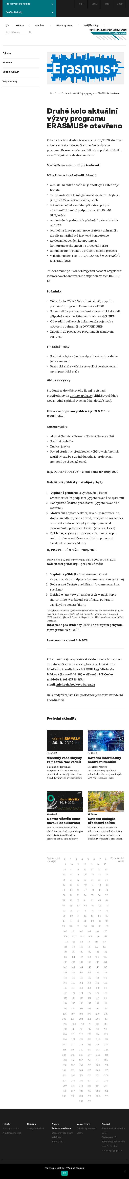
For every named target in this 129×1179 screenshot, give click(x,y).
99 (107, 926)
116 (96, 941)
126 (81, 952)
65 (63, 905)
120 (81, 946)
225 (106, 1034)
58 (63, 900)
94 (70, 926)
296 (98, 1096)
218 (97, 1029)
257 (73, 1065)
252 (81, 1060)
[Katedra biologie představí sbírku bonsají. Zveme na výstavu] (106, 801)
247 (90, 1054)
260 (98, 1065)
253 (89, 1060)
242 (98, 1049)
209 (74, 1024)
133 (89, 957)
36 (106, 879)
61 (85, 900)
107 (74, 936)
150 (81, 972)
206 (98, 1018)
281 (73, 1085)
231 (106, 1039)
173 (73, 993)
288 (81, 1091)
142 (65, 967)
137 (73, 962)
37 (64, 884)
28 (99, 874)
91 (100, 921)
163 (89, 982)
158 (97, 977)
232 (64, 1044)
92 (106, 921)
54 (85, 895)
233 (73, 1044)
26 (85, 874)
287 (73, 1091)
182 (97, 998)
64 (106, 900)
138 (81, 962)
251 (73, 1060)
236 (98, 1044)
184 (65, 1003)
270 (81, 1075)
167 (73, 988)
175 (89, 993)
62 (92, 900)
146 (97, 967)
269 (73, 1075)
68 (85, 905)
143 (73, 967)
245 (73, 1054)
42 (99, 884)
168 (81, 988)
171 (105, 988)
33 (85, 879)
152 (97, 972)
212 (97, 1024)
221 (73, 1034)
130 (65, 957)
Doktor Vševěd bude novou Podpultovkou (63, 821)
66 (71, 905)
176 (97, 993)
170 (98, 988)
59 (71, 900)
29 (106, 874)
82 (85, 915)
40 (85, 884)
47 (85, 890)
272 (98, 1075)
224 (97, 1034)
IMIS (107, 4)
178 (65, 998)
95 (78, 926)
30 (64, 879)
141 (105, 962)
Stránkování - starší (117, 860)
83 (92, 915)
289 (89, 1091)
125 (73, 952)
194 (97, 1008)
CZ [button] (80, 4)
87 (71, 921)
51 (64, 895)
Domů (53, 93)
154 (65, 977)
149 (73, 972)
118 (65, 946)
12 (85, 864)
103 (89, 931)
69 (93, 905)
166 (65, 988)
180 (81, 998)
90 (92, 921)
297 (106, 1096)
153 (105, 972)
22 (106, 869)
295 (89, 1096)
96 (85, 926)
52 (71, 895)
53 (78, 895)
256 (65, 1065)
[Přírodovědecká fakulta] (7, 25)
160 (65, 982)
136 (65, 962)
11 (78, 864)
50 (107, 890)
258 (81, 1065)
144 (81, 967)
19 (85, 869)
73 (71, 910)
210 (82, 1024)
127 (89, 952)
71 (107, 905)
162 (81, 982)
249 (107, 1054)
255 (106, 1060)
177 (105, 993)
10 (72, 864)
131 (73, 957)
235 (89, 1044)
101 (73, 931)
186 (81, 1003)
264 (81, 1070)
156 (81, 977)
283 (89, 1085)
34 (92, 879)
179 (73, 998)
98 (100, 926)
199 (89, 1013)
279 (106, 1080)
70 (100, 905)
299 (90, 1101)
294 (81, 1096)
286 (65, 1091)
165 (105, 982)
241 (89, 1049)
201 (106, 1013)
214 (65, 1029)
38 (71, 884)
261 (106, 1065)
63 (99, 900)
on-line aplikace (81, 395)
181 (89, 998)
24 (71, 874)
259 (89, 1065)
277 (89, 1080)
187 (89, 1003)
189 (105, 1003)
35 (99, 879)
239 (73, 1049)
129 (105, 952)
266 (98, 1070)
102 (81, 931)
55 (92, 895)
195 (105, 1008)
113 (73, 941)
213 (105, 1024)
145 (89, 967)
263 (72, 1070)
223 (89, 1034)
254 (97, 1060)
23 (64, 874)
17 (72, 869)
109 (90, 936)
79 (64, 915)
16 (65, 869)
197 (73, 1013)
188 (97, 1003)
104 (97, 931)
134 (97, 957)
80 (71, 915)
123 (104, 946)
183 (105, 998)
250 (65, 1060)
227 (73, 1039)
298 (81, 1101)
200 (98, 1013)
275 (73, 1080)
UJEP (119, 4)
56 (99, 895)
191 (73, 1008)
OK (64, 1173)
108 (82, 936)
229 (90, 1039)
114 (81, 941)
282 (81, 1085)
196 (65, 1013)
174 (81, 993)
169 (90, 988)
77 (99, 910)
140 (97, 962)
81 (78, 915)
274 (65, 1080)
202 (64, 1018)
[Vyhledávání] (31, 32)
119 (73, 946)
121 (89, 946)
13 (92, 864)
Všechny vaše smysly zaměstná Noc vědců (64, 760)
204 (81, 1018)
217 (89, 1029)
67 (78, 905)
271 (89, 1075)
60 (78, 900)
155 (73, 977)
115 (89, 941)
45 (71, 890)
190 (65, 1008)
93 (63, 926)
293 (72, 1096)
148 (65, 972)
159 (105, 977)
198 (81, 1013)
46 (78, 890)
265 (89, 1070)
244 (64, 1054)
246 (81, 1054)
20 (92, 869)
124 (65, 952)
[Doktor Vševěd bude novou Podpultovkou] (65, 801)
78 (106, 910)
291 (106, 1091)
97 (92, 926)
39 (78, 884)
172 (65, 993)
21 (99, 869)
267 (106, 1070)
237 (106, 1044)
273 (106, 1075)
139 (89, 962)
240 (81, 1049)
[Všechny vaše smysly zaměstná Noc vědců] (65, 740)
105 (105, 931)
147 (105, 967)
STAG (94, 4)
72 (64, 910)
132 (81, 957)
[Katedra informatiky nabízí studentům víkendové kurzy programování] (106, 740)
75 (85, 910)
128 (97, 952)
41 (92, 884)
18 (78, 869)
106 (66, 936)
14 (98, 864)
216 (81, 1029)
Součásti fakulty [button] (14, 12)
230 (98, 1039)
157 (89, 977)
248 (98, 1054)
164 (97, 982)
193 (89, 1008)
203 (72, 1018)
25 (78, 874)
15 (105, 864)
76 (92, 910)
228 (81, 1039)
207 (106, 1018)
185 (73, 1003)
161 (73, 982)
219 (105, 1029)
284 (97, 1085)
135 (105, 957)
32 (78, 879)
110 (98, 936)
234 (81, 1044)
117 (104, 941)
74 (78, 910)
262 (64, 1070)
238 (64, 1049)
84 (99, 915)
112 (66, 941)
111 (105, 936)
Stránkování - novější (53, 860)
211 (90, 1024)
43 (106, 884)
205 (89, 1018)
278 (98, 1080)
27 (92, 874)
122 (96, 946)
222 (81, 1034)
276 (81, 1080)
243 (106, 1049)
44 (63, 890)
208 (65, 1024)
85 (106, 915)
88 (78, 921)
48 (92, 890)
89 (85, 921)
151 (89, 972)
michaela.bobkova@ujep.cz (75, 684)
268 (65, 1075)
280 (65, 1085)
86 (64, 921)
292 (64, 1096)
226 (65, 1039)
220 (65, 1034)
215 (73, 1029)
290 (98, 1091)
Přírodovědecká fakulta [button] (18, 4)
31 (71, 879)
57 (106, 895)
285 (106, 1085)
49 (100, 890)
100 (65, 931)
